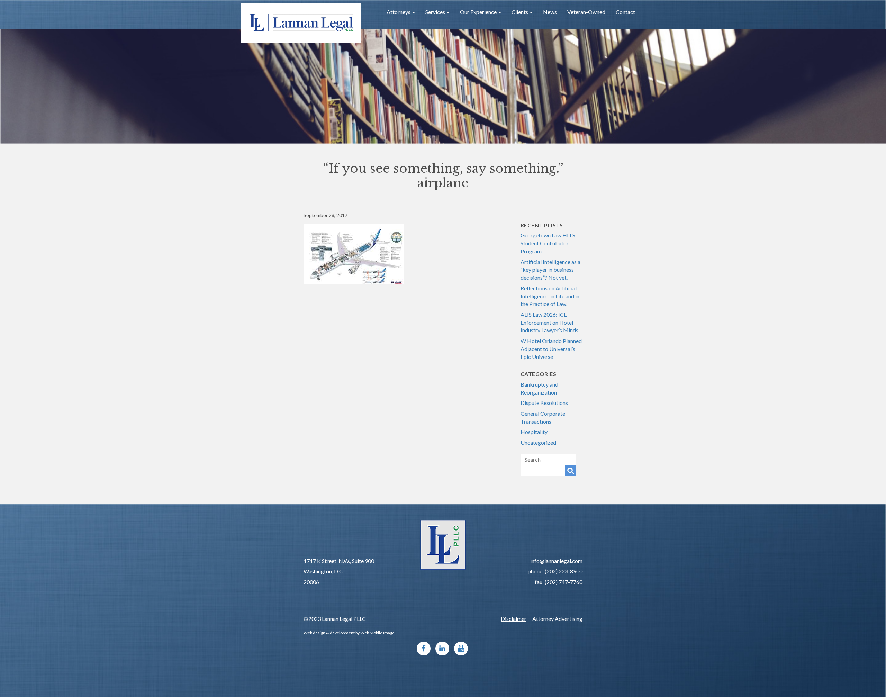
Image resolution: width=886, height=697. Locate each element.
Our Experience (479, 12)
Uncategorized (538, 442)
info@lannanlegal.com (556, 561)
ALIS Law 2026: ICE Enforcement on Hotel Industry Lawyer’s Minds (549, 322)
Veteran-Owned (586, 12)
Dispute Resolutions (544, 402)
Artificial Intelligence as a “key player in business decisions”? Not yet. (550, 270)
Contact (625, 12)
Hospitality (534, 431)
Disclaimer (513, 618)
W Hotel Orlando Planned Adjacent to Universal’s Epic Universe (551, 348)
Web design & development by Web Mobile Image (349, 632)
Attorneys (399, 12)
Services (435, 12)
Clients (520, 12)
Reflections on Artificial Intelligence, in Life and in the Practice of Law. (550, 296)
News (550, 12)
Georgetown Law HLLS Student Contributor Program (548, 243)
